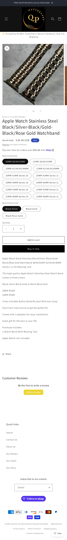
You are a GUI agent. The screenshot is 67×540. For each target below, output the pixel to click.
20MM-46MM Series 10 (17, 182)
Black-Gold (31, 208)
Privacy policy (19, 529)
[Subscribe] (49, 487)
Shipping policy (50, 529)
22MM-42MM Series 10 (17, 189)
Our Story (11, 467)
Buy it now (33, 248)
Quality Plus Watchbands (21, 524)
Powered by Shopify (40, 524)
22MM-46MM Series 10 (17, 196)
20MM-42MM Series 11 (47, 175)
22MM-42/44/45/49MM (47, 168)
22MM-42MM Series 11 (47, 189)
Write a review (33, 392)
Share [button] (8, 353)
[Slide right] (40, 111)
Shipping (5, 145)
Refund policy (56, 524)
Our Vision (11, 460)
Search (9, 432)
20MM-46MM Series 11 (47, 182)
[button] (6, 19)
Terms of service (34, 529)
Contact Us (11, 439)
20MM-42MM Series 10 (17, 175)
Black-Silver (12, 208)
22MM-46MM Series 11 (47, 196)
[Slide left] (26, 111)
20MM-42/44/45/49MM (17, 168)
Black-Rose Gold (14, 215)
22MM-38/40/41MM (42, 161)
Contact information (34, 533)
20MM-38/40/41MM (15, 161)
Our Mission (12, 453)
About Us (11, 446)
